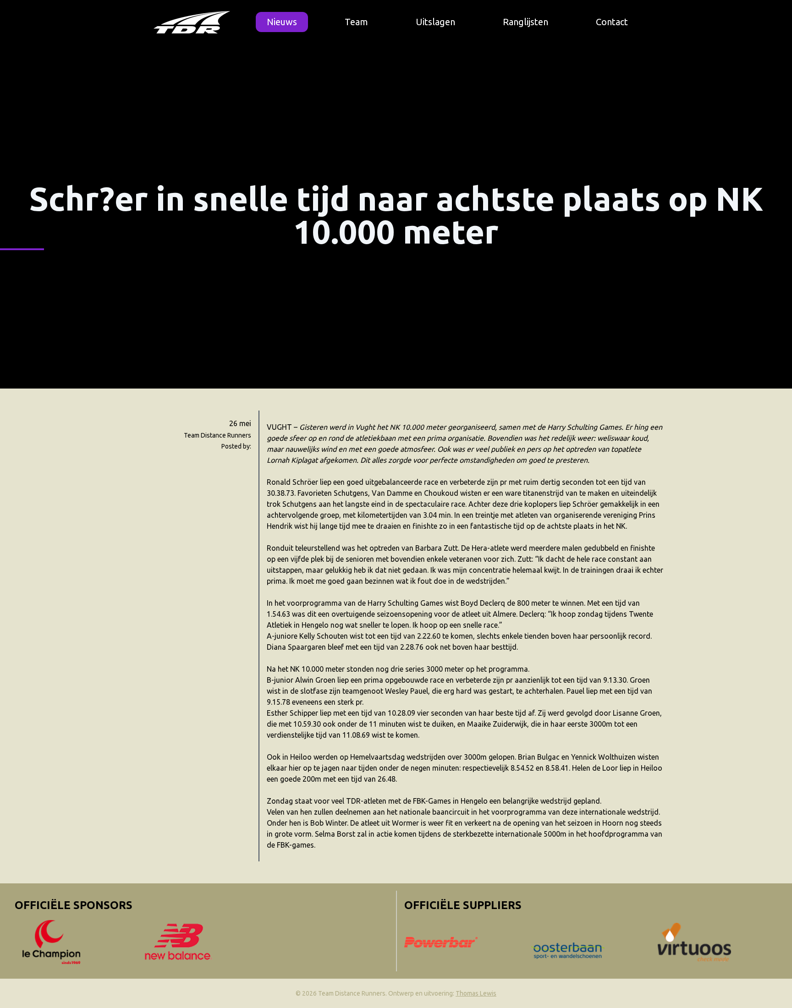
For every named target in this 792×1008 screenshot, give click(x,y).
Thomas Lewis (476, 993)
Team (356, 21)
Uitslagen (435, 21)
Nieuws (282, 21)
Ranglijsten (525, 21)
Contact (612, 21)
